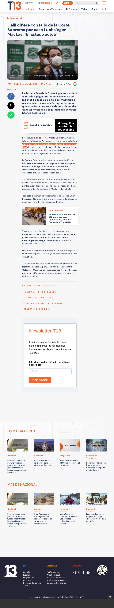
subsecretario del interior (43, 303)
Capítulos (27, 580)
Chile (94, 9)
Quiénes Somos (53, 572)
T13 (9, 84)
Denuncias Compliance (56, 583)
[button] (105, 9)
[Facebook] (83, 573)
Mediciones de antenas (56, 580)
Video (84, 9)
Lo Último (29, 9)
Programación (29, 577)
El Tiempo (71, 9)
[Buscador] (96, 3)
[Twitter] (78, 573)
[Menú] (104, 3)
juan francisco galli (38, 292)
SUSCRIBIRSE (40, 380)
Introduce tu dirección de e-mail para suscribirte (49, 363)
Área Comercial (53, 575)
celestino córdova (37, 309)
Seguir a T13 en (64, 84)
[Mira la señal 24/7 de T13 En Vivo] (67, 3)
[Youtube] (88, 573)
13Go (25, 585)
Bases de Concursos (32, 583)
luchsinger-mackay (37, 297)
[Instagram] (74, 573)
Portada (26, 572)
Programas (28, 575)
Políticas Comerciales (56, 577)
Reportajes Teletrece (50, 9)
